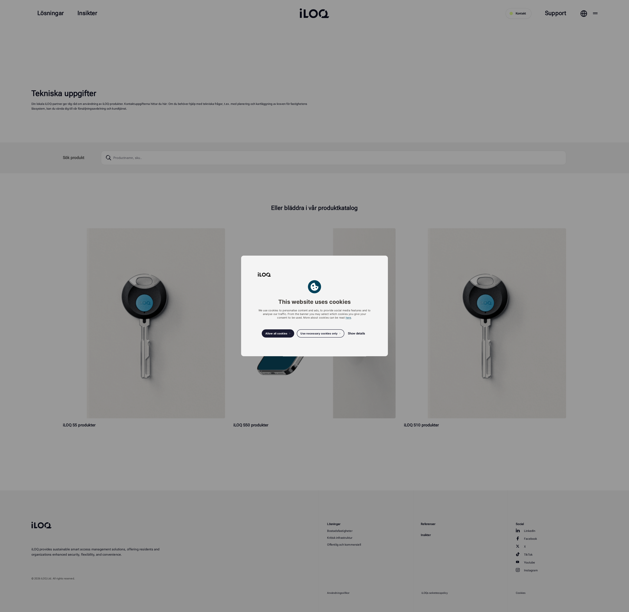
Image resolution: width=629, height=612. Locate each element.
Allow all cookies (276, 333)
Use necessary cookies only (318, 333)
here (348, 317)
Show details (356, 333)
